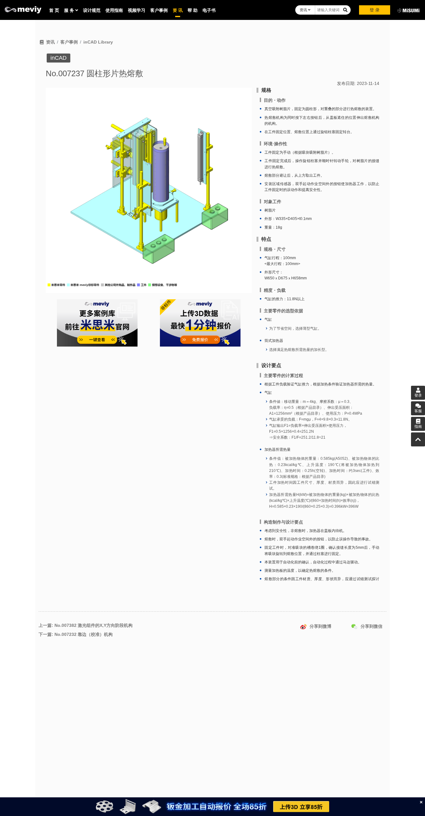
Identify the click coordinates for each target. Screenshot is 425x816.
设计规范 (91, 10)
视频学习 (136, 10)
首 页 (54, 10)
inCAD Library (98, 42)
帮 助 (193, 10)
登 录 (375, 9)
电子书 (209, 10)
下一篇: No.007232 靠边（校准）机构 (76, 634)
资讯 (304, 10)
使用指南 (114, 10)
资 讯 (178, 10)
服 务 (69, 10)
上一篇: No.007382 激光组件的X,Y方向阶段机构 (86, 625)
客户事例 (159, 10)
